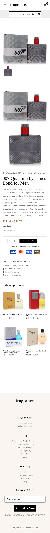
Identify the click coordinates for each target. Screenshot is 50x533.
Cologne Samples (25, 426)
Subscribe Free (25, 508)
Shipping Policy (25, 451)
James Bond (12, 173)
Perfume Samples (25, 423)
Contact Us (25, 454)
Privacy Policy (25, 478)
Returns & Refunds (25, 447)
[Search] (39, 14)
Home (5, 173)
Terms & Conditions (25, 475)
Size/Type (7, 226)
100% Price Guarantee (25, 444)
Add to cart (28, 241)
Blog (25, 482)
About (25, 472)
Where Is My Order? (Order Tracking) (25, 441)
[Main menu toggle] (5, 5)
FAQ (25, 457)
